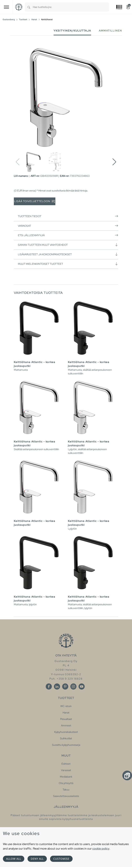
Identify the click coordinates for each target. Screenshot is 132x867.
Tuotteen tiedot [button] (29, 216)
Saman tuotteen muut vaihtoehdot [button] (43, 245)
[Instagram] (73, 686)
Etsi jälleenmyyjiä (31, 235)
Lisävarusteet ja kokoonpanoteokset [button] (45, 254)
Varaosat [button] (24, 225)
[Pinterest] (65, 686)
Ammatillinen (110, 30)
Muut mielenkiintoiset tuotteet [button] (40, 264)
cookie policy (100, 848)
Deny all (37, 859)
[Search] (29, 7)
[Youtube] (82, 686)
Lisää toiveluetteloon (32, 201)
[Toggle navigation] (6, 7)
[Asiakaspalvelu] (127, 775)
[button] (114, 161)
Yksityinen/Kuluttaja (72, 30)
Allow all (13, 859)
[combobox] (71, 7)
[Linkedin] (57, 686)
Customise (61, 859)
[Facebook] (49, 686)
